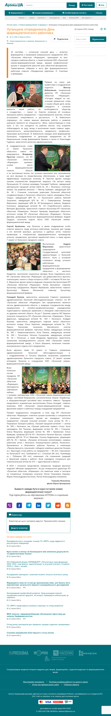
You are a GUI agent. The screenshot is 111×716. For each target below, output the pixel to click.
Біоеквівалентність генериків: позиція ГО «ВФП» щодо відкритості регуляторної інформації (36, 542)
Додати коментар (19, 528)
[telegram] (29, 505)
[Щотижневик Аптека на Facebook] (105, 29)
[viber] (9, 505)
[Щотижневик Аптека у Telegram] (101, 29)
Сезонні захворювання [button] (43, 13)
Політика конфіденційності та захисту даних (68, 682)
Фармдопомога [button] (16, 13)
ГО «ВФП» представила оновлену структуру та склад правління (35, 606)
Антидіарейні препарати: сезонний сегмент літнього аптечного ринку (37, 574)
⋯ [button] (98, 13)
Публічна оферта (71, 684)
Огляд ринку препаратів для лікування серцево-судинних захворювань (38, 624)
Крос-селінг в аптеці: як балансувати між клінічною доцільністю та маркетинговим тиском (37, 553)
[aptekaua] (67, 505)
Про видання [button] (86, 18)
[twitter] (48, 505)
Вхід (102, 5)
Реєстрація (88, 5)
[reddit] (58, 505)
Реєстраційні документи (33, 682)
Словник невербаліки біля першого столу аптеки (30, 633)
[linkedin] (38, 505)
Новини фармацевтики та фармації (22, 41)
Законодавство (54, 18)
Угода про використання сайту (45, 684)
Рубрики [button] (21, 18)
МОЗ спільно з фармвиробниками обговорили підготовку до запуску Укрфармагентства (36, 615)
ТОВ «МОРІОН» (52, 711)
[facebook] (19, 505)
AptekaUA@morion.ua (66, 711)
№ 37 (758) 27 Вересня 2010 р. (20, 37)
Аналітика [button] (41, 18)
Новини (31, 18)
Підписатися (98, 39)
